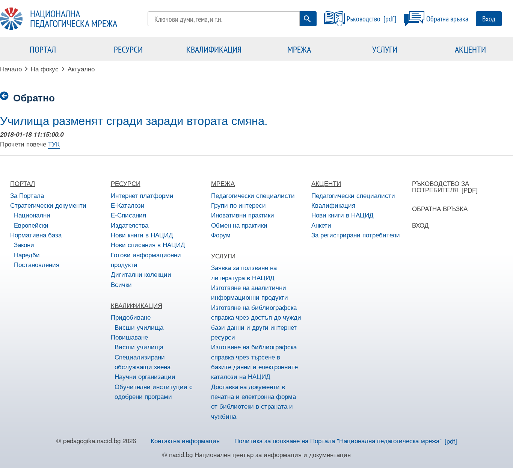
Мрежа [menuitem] (299, 49)
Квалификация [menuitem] (213, 49)
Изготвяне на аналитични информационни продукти (249, 292)
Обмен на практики (239, 224)
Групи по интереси (238, 205)
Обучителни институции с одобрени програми (154, 391)
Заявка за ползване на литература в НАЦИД (244, 272)
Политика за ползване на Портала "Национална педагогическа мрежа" (338, 440)
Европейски (31, 224)
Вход (488, 18)
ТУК (54, 143)
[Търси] (307, 18)
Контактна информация (185, 440)
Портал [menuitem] (43, 49)
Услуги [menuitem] (384, 49)
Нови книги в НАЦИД (142, 234)
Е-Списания (128, 214)
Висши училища (139, 327)
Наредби (27, 254)
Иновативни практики (242, 214)
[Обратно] (6, 96)
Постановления (36, 264)
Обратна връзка (447, 18)
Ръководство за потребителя (440, 186)
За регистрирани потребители (355, 234)
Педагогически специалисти (253, 195)
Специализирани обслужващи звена (142, 361)
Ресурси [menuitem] (128, 49)
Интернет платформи (142, 195)
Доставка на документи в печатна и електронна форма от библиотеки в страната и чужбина (253, 401)
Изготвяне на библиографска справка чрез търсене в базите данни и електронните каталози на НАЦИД (254, 361)
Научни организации (145, 376)
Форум (221, 234)
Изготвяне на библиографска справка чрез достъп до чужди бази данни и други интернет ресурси (256, 321)
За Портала (27, 195)
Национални (32, 214)
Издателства (129, 224)
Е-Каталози (128, 205)
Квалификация (333, 205)
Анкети (321, 224)
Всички (121, 284)
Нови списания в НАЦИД (148, 244)
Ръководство (363, 18)
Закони (24, 244)
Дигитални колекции (141, 274)
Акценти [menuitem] (470, 49)
